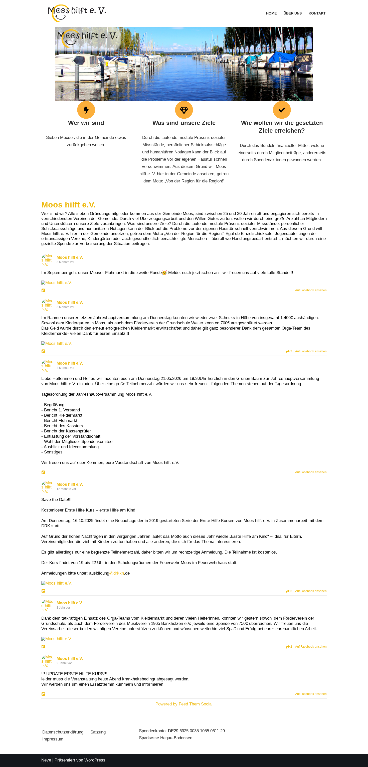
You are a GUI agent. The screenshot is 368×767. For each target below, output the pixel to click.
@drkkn (116, 573)
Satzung (98, 732)
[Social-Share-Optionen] (44, 291)
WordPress (94, 760)
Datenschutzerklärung (62, 732)
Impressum (52, 739)
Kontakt (317, 13)
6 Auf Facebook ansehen (308, 591)
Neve (46, 760)
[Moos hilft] (76, 13)
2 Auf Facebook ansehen (308, 351)
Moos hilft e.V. (68, 204)
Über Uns (293, 13)
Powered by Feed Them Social (184, 704)
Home (271, 13)
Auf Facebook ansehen (310, 290)
